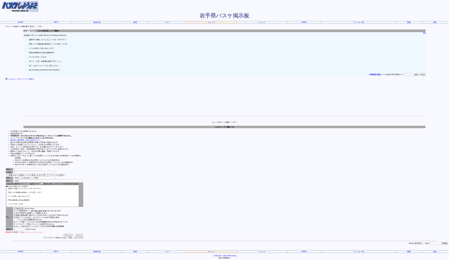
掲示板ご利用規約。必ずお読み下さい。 (26, 140)
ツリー (167, 22)
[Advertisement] (224, 98)
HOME (20, 22)
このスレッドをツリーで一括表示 (20, 79)
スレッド (211, 22)
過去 (435, 22)
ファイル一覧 (358, 22)
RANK (304, 22)
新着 (135, 22)
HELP (56, 22)
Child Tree (218, 256)
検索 (409, 22)
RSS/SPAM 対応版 (230, 256)
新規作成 (96, 22)
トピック (261, 22)
